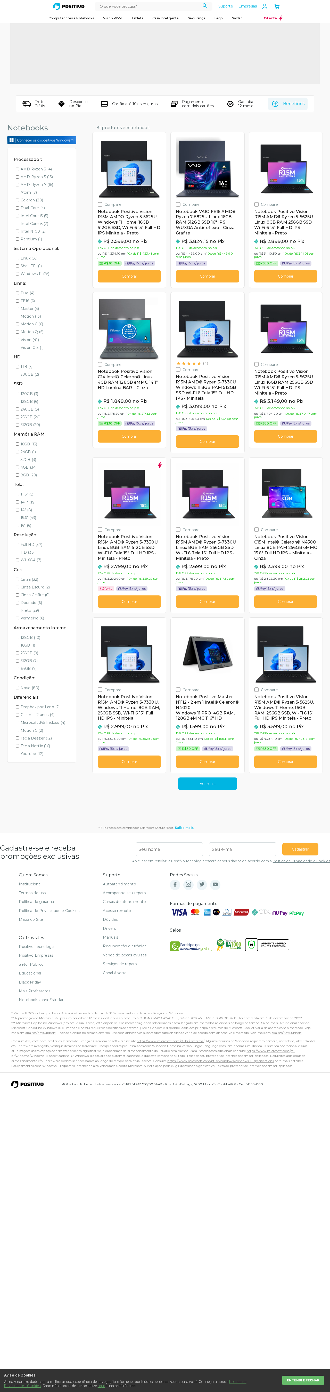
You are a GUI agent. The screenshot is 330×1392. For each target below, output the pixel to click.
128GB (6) (29, 401)
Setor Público (31, 964)
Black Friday (30, 982)
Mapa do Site (31, 919)
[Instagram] (188, 885)
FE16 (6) (28, 300)
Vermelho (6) (32, 618)
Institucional (30, 884)
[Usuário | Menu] (264, 6)
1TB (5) (26, 366)
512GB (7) (29, 660)
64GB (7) (29, 668)
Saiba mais (184, 828)
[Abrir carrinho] (277, 7)
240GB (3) (30, 409)
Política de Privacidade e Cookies (301, 861)
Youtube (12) (32, 753)
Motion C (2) (32, 730)
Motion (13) (31, 316)
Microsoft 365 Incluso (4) (43, 722)
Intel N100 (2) (33, 231)
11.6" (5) (27, 494)
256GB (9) (29, 653)
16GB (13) (29, 444)
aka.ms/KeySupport (40, 1033)
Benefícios (293, 103)
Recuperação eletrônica (124, 946)
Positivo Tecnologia (36, 946)
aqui (101, 1386)
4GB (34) (29, 467)
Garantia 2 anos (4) (37, 714)
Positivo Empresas (36, 955)
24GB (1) (28, 452)
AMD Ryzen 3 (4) (36, 169)
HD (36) (28, 552)
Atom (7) (29, 192)
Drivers (109, 928)
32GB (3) (28, 459)
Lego (218, 18)
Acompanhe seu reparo (124, 893)
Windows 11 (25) (35, 273)
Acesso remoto (117, 910)
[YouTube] (215, 885)
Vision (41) (30, 339)
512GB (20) (30, 424)
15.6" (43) (28, 517)
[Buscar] (205, 6)
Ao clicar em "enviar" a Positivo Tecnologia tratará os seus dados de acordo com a (231, 861)
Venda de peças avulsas (124, 955)
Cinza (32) (29, 579)
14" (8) (26, 510)
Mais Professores (34, 991)
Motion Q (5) (32, 331)
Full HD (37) (31, 544)
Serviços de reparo (120, 964)
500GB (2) (30, 374)
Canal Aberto (115, 973)
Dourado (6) (31, 602)
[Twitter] (201, 885)
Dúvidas (110, 919)
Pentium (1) (31, 239)
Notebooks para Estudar (41, 999)
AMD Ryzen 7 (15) (37, 184)
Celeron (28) (32, 200)
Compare (112, 204)
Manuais (110, 937)
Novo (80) (30, 688)
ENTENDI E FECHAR (303, 1380)
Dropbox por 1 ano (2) (40, 707)
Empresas (247, 6)
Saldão (237, 18)
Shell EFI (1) (31, 266)
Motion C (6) (32, 324)
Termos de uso (32, 893)
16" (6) (26, 525)
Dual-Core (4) (33, 208)
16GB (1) (28, 645)
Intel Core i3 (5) (34, 216)
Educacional (30, 973)
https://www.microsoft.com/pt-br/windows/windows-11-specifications (220, 1061)
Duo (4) (27, 293)
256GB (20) (31, 417)
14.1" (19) (28, 502)
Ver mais (207, 783)
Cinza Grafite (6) (35, 595)
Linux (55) (29, 258)
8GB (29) (29, 475)
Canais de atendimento (124, 901)
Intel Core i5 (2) (34, 223)
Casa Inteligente (165, 18)
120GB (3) (29, 393)
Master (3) (30, 308)
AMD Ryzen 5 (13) (37, 177)
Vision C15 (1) (32, 347)
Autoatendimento (119, 884)
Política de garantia (36, 901)
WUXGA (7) (31, 560)
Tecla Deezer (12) (36, 738)
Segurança (196, 18)
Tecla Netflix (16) (35, 746)
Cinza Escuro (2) (35, 587)
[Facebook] (175, 885)
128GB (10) (30, 637)
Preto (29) (30, 610)
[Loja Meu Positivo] (69, 6)
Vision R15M (112, 18)
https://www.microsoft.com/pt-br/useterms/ (170, 1041)
